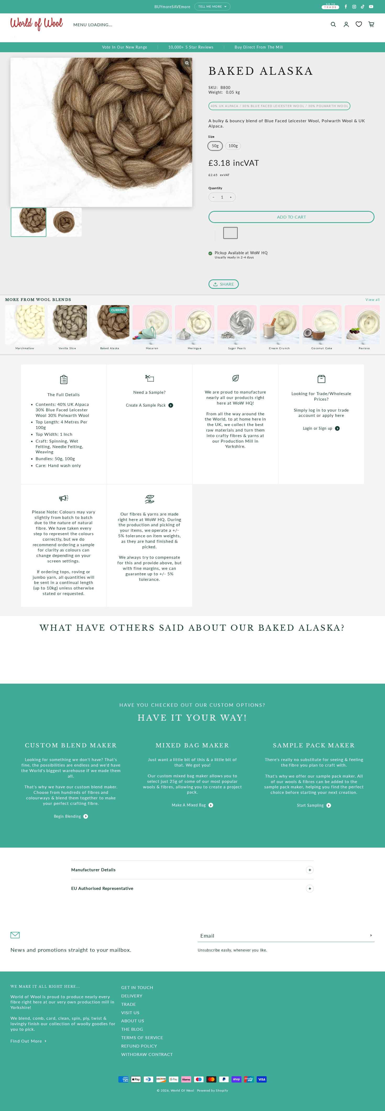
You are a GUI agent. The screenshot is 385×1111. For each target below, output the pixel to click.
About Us (132, 1020)
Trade (128, 1004)
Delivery (131, 995)
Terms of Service (142, 1037)
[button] (215, 235)
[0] (359, 24)
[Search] (333, 24)
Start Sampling (310, 805)
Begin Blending (67, 816)
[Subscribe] (371, 935)
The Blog (132, 1029)
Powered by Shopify (212, 1090)
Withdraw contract (147, 1054)
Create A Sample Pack (146, 405)
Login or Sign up (317, 428)
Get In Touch (137, 987)
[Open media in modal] (187, 63)
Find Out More (26, 1040)
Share (227, 283)
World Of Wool (182, 1090)
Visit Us (130, 1012)
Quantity (215, 188)
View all (373, 299)
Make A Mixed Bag (189, 805)
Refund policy (139, 1045)
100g (233, 145)
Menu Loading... (92, 24)
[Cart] (371, 24)
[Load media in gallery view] (28, 222)
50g (215, 145)
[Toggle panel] (310, 870)
